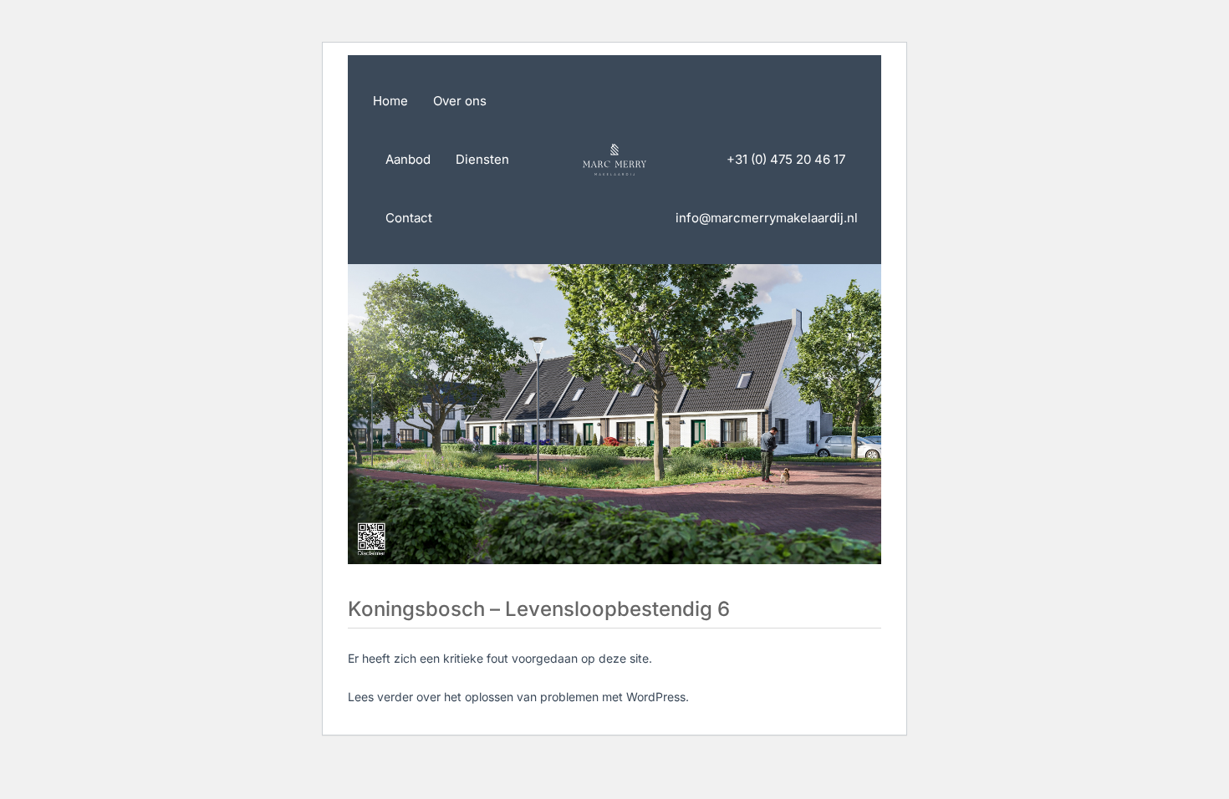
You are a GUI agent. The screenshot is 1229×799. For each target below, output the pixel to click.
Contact (408, 218)
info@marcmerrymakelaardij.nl (767, 218)
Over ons (460, 101)
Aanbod (408, 159)
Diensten (482, 159)
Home (390, 101)
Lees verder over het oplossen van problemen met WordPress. (518, 697)
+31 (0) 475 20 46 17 (786, 159)
